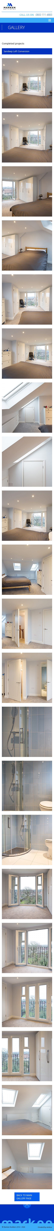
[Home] (9, 6)
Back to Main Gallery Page (24, 1197)
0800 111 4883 (44, 14)
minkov (49, 1227)
